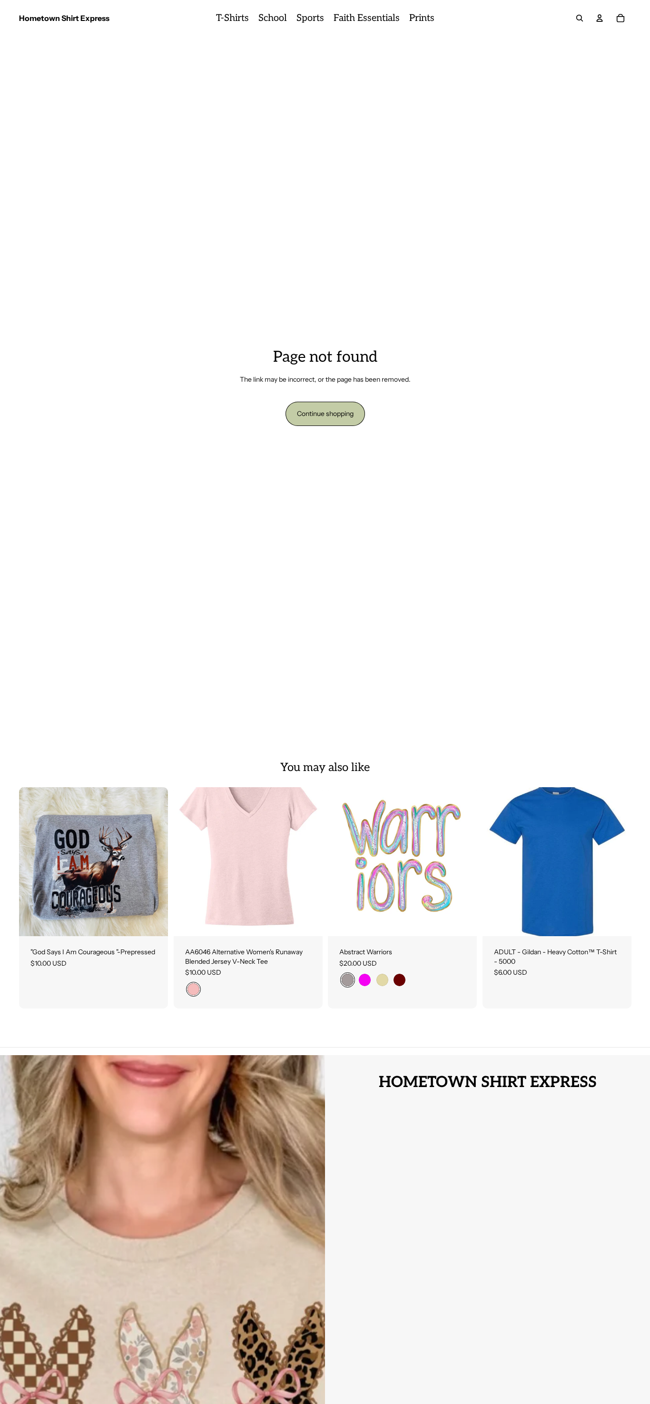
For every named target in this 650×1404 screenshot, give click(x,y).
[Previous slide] (342, 861)
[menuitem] (232, 18)
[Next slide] (462, 861)
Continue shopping (325, 413)
